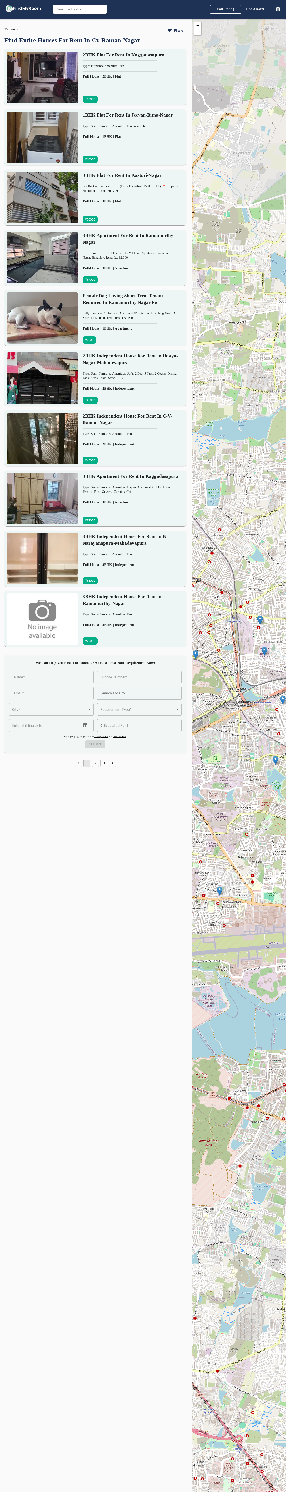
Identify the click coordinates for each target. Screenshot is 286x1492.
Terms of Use (119, 736)
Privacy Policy (101, 736)
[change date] (85, 725)
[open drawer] (23, 9)
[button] (51, 709)
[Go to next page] (112, 763)
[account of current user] (278, 9)
